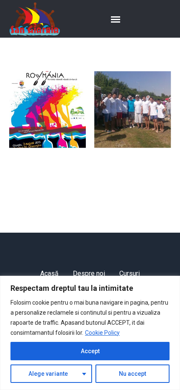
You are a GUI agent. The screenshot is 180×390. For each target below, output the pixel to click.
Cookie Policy (102, 332)
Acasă (49, 273)
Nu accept (132, 373)
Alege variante (48, 373)
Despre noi (89, 273)
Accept (90, 351)
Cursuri (129, 273)
